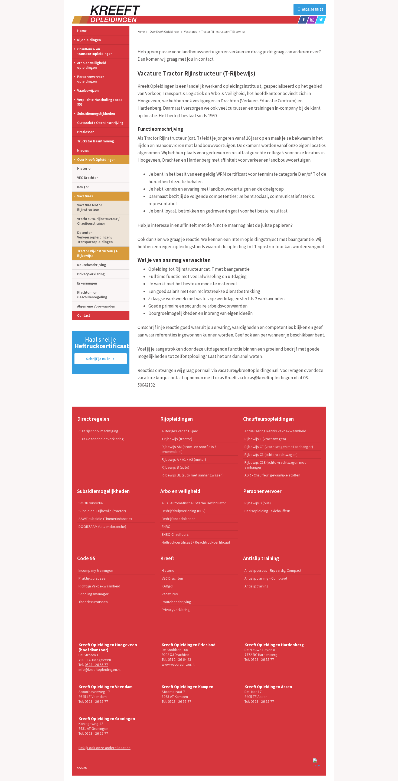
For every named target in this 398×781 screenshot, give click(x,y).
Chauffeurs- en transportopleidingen (94, 51)
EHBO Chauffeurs (175, 534)
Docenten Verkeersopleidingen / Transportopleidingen (95, 237)
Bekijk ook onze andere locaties (105, 747)
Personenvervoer (262, 491)
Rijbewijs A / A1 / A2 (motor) (184, 459)
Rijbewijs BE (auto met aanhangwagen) (193, 475)
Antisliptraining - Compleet (265, 578)
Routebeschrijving (91, 265)
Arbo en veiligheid (180, 491)
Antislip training (261, 558)
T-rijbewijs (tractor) (177, 438)
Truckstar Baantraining (95, 141)
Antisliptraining (256, 586)
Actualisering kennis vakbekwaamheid (275, 431)
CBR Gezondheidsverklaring (101, 438)
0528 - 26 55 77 (96, 664)
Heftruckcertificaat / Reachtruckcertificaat (196, 542)
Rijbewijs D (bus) (257, 503)
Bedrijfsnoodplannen (178, 518)
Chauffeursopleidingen (268, 419)
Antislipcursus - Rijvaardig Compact (272, 570)
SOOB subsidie (91, 503)
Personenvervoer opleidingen (90, 79)
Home (141, 32)
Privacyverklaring (91, 274)
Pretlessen (85, 132)
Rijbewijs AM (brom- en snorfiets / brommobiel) (189, 449)
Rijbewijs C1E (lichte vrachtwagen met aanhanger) (275, 465)
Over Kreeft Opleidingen (165, 32)
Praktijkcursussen (93, 578)
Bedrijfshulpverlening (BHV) (183, 510)
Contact (83, 315)
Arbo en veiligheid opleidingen (91, 65)
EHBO (166, 526)
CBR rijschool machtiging (98, 431)
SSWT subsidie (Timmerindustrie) (105, 518)
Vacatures (190, 32)
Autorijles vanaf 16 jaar (180, 431)
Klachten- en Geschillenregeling (92, 294)
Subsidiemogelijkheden (96, 113)
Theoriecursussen (93, 601)
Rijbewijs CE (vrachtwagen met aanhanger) (278, 446)
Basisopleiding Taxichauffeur (267, 510)
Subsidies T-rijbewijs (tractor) (102, 510)
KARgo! (83, 187)
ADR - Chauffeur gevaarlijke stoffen (272, 475)
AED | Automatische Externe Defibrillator (194, 503)
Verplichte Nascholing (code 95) (99, 102)
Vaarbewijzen (88, 90)
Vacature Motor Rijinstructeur (89, 207)
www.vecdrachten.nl (178, 664)
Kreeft (167, 558)
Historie (83, 168)
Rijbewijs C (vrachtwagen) (265, 438)
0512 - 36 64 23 (179, 659)
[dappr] (317, 762)
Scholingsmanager (94, 594)
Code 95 (86, 558)
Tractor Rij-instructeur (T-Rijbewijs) (98, 253)
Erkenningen (87, 283)
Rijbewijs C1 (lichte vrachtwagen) (271, 454)
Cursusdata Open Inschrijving (100, 122)
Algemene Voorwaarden (96, 306)
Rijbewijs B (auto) (175, 467)
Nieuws (83, 150)
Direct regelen (93, 419)
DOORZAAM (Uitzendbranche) (102, 526)
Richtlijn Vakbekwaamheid (99, 586)
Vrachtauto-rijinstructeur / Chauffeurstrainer (98, 221)
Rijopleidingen (89, 40)
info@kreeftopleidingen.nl (99, 669)
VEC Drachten (87, 177)
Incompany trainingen (96, 570)
